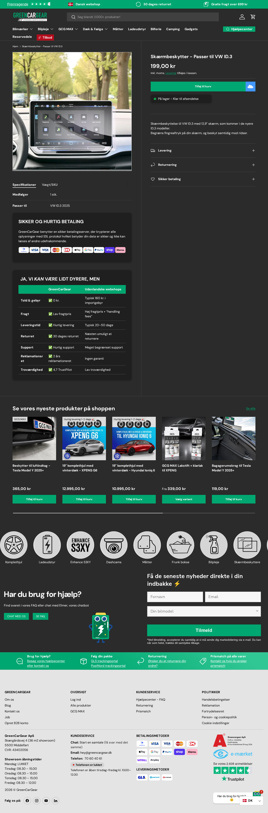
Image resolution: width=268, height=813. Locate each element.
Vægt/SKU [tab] (50, 185)
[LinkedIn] (55, 800)
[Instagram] (36, 800)
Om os (9, 700)
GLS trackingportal (104, 661)
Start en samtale (91, 742)
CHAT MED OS (16, 616)
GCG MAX (65, 29)
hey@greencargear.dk (96, 753)
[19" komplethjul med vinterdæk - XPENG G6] (84, 438)
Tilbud (47, 37)
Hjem (15, 46)
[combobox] (143, 17)
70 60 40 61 (93, 758)
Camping (173, 29)
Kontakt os (12, 711)
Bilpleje (43, 29)
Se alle (250, 408)
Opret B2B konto (16, 723)
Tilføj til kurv (203, 86)
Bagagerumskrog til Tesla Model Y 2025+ (231, 468)
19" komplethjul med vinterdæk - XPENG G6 (79, 468)
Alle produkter (80, 705)
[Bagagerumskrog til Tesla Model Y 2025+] (233, 438)
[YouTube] (46, 800)
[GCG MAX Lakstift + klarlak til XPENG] (184, 438)
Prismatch (143, 711)
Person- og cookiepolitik (219, 717)
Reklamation (211, 705)
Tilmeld (204, 630)
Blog (8, 705)
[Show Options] (257, 611)
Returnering (144, 705)
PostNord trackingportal (108, 666)
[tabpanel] (72, 200)
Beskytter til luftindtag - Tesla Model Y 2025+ (31, 468)
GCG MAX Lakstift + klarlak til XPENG (182, 468)
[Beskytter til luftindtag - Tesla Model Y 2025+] (34, 438)
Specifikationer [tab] (24, 185)
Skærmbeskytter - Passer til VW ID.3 (42, 46)
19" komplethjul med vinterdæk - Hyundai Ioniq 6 (133, 468)
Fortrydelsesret (213, 711)
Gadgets (191, 29)
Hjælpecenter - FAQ (150, 700)
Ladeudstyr (137, 29)
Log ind (75, 700)
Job (7, 717)
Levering (171, 73)
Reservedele (22, 37)
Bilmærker (20, 29)
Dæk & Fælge (93, 29)
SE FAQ (40, 616)
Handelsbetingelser (216, 700)
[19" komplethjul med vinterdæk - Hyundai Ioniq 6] (134, 438)
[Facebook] (27, 800)
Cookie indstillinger (215, 723)
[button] (253, 17)
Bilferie (156, 29)
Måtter (118, 29)
